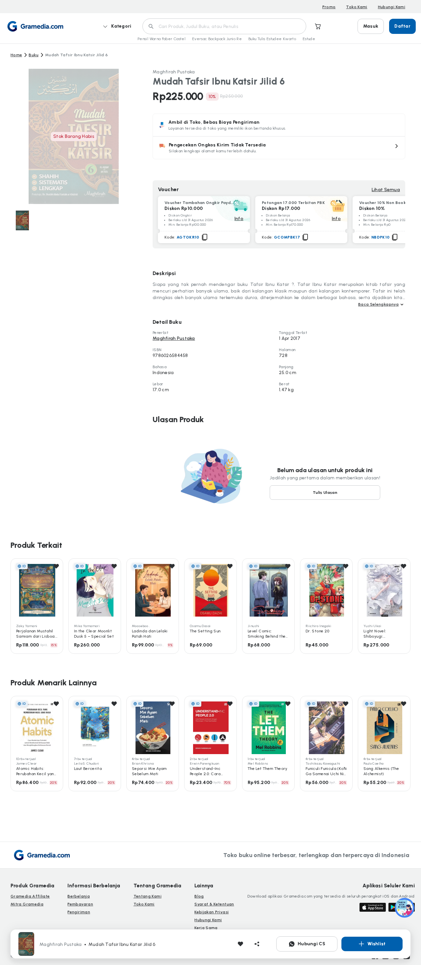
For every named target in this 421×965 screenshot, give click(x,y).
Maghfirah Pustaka (174, 72)
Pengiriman (78, 912)
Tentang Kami (147, 896)
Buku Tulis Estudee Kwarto (272, 39)
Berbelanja (78, 896)
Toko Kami (356, 7)
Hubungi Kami (391, 7)
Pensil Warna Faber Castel (161, 39)
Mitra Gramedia (27, 904)
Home (16, 55)
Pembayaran (80, 904)
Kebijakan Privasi (211, 912)
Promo (329, 7)
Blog (199, 896)
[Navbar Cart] (318, 26)
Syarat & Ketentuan (214, 904)
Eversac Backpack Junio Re (217, 39)
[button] (279, 148)
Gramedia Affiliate (30, 896)
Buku (33, 55)
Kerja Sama (206, 928)
